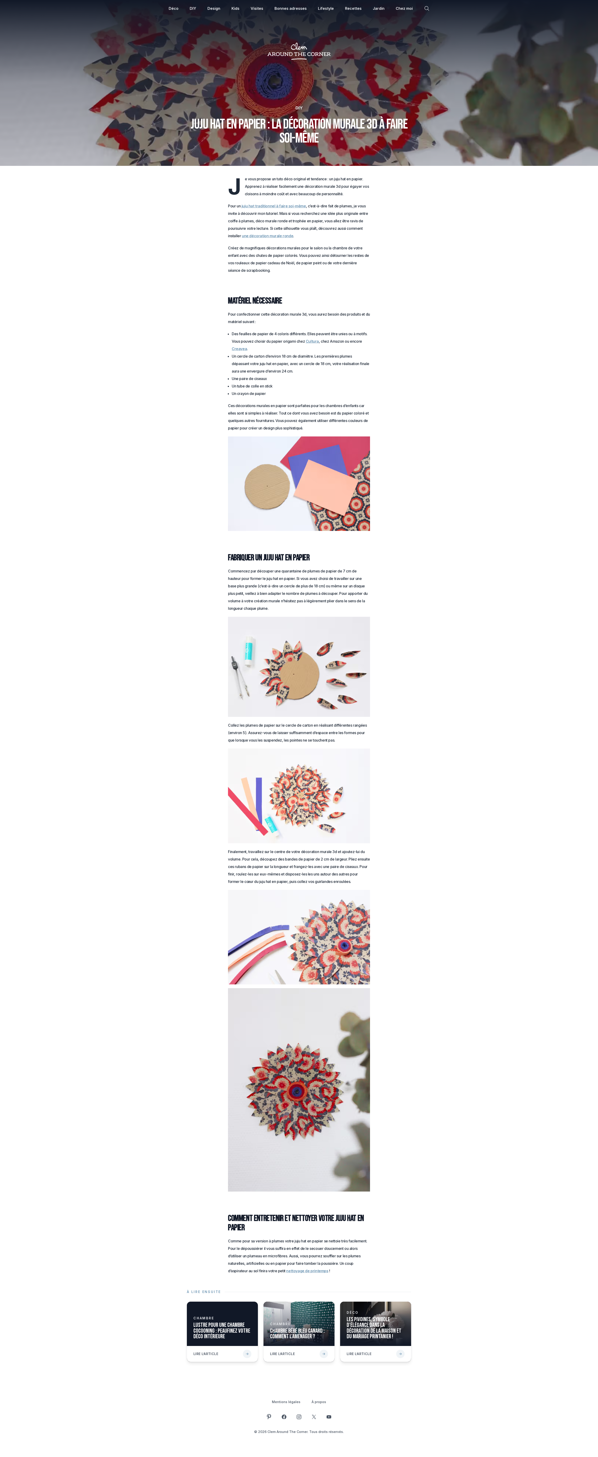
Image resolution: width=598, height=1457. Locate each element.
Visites (257, 8)
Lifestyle (326, 8)
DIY (193, 8)
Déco (173, 8)
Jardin (378, 8)
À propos (319, 1402)
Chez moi (404, 8)
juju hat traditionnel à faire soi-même (274, 206)
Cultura (312, 341)
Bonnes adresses (290, 8)
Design (213, 8)
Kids (235, 8)
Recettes (353, 8)
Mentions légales (286, 1402)
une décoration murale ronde (267, 236)
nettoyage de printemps (307, 1271)
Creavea (239, 348)
